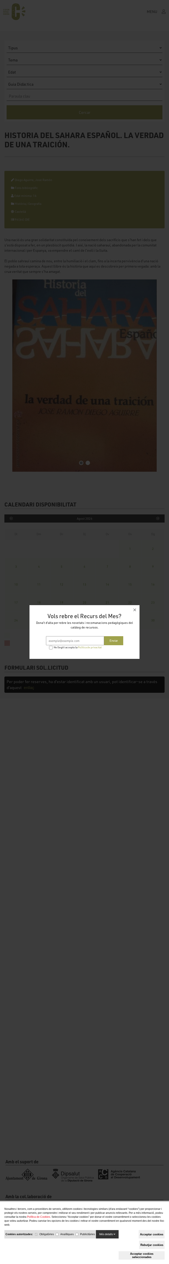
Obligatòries (46, 1234)
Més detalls (106, 1234)
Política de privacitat (90, 647)
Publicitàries (87, 1234)
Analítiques (67, 1234)
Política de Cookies (38, 1216)
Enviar (114, 640)
